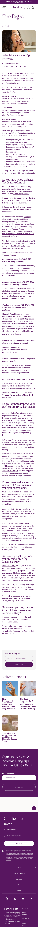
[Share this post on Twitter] (20, 66)
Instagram (26, 631)
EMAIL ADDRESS (8, 773)
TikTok (11, 633)
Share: (6, 66)
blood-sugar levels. (21, 194)
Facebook (17, 631)
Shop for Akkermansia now (13, 115)
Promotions (25, 908)
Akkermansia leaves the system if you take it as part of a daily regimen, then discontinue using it (18, 468)
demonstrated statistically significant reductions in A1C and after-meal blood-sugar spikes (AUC (18, 233)
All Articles (6, 26)
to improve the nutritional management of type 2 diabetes (16, 219)
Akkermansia (17, 440)
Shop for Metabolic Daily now (14, 127)
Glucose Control (8, 187)
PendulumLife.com (9, 622)
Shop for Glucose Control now (14, 104)
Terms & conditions (24, 913)
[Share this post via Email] (12, 66)
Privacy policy (25, 918)
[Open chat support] (34, 808)
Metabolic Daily (8, 566)
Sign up (19, 843)
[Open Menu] (4, 7)
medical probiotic (9, 189)
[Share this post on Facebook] (16, 66)
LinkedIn (8, 631)
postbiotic (10, 200)
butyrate (26, 200)
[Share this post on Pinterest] (24, 66)
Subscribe (19, 664)
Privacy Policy (22, 858)
